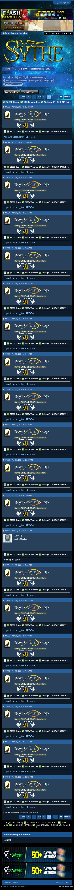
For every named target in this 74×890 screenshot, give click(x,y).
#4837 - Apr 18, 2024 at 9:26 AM (18, 671)
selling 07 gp (48, 81)
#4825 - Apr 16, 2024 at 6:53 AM (18, 248)
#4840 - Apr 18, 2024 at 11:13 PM (19, 777)
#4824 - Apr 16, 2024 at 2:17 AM (18, 213)
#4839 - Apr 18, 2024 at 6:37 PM (18, 742)
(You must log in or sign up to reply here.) (20, 812)
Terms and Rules (66, 886)
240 (39, 97)
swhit (18, 536)
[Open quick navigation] (70, 69)
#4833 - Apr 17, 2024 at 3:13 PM (18, 531)
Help (68, 882)
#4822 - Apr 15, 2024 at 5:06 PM (18, 142)
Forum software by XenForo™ (13, 886)
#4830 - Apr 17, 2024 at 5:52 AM (18, 425)
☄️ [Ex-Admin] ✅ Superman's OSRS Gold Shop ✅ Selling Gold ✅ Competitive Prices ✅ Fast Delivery (36, 823)
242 (49, 97)
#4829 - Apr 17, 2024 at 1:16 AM (18, 389)
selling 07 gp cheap (14, 84)
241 (44, 97)
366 (60, 97)
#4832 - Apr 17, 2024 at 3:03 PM (18, 495)
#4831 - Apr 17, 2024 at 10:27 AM (19, 460)
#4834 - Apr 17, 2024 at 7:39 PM (18, 565)
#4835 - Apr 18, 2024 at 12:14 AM (19, 600)
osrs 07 (22, 77)
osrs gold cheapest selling (16, 81)
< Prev (22, 97)
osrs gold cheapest (37, 77)
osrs (13, 77)
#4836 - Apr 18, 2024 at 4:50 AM (18, 636)
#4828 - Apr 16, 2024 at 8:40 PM (18, 354)
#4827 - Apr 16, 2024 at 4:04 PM (18, 319)
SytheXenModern (11, 882)
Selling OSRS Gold (60, 825)
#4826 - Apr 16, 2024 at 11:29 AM (19, 283)
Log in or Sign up (62, 3)
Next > (67, 97)
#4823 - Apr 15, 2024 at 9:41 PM (18, 177)
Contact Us (60, 882)
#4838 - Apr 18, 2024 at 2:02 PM (18, 706)
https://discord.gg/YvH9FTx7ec (19, 137)
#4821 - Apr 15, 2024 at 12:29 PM (19, 107)
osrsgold (35, 81)
